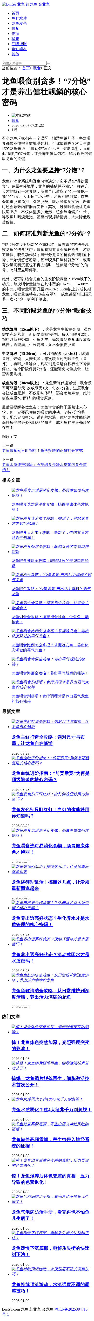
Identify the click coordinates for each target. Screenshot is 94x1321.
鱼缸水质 (19, 18)
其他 (15, 54)
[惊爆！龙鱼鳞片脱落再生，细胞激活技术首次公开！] (52, 1068)
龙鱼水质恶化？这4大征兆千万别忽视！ (52, 1109)
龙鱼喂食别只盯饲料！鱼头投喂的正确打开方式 (42, 450)
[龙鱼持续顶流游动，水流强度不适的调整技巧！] (52, 1274)
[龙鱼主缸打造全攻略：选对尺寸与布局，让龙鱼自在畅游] (52, 727)
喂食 (15, 28)
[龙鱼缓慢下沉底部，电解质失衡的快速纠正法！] (52, 1238)
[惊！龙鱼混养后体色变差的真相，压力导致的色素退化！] (52, 1165)
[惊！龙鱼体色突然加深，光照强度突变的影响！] (52, 1032)
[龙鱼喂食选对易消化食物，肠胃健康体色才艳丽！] (52, 835)
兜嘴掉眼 (19, 44)
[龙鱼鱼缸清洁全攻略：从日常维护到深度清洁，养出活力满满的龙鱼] (52, 980)
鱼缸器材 (19, 49)
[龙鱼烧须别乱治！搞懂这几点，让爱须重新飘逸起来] (52, 872)
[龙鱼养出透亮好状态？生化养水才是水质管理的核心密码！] (52, 908)
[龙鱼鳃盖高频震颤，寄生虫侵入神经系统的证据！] (52, 1129)
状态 (15, 39)
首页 (15, 13)
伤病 (15, 34)
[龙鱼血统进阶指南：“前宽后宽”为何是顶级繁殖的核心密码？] (52, 763)
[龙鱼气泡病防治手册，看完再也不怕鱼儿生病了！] (52, 1202)
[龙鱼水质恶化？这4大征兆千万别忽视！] (47, 1099)
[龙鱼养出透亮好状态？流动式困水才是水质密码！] (52, 944)
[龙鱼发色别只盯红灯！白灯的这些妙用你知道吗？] (52, 799)
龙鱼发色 (19, 23)
